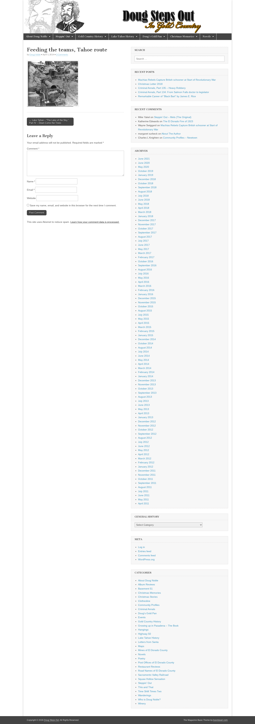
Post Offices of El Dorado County (156, 662)
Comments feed (147, 555)
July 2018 (143, 195)
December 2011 (147, 470)
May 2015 (143, 318)
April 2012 (143, 454)
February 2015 (146, 331)
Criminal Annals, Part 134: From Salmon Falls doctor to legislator (173, 92)
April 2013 (143, 413)
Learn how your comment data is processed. (94, 222)
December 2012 (147, 421)
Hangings (143, 629)
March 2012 (144, 458)
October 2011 (145, 479)
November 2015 (147, 302)
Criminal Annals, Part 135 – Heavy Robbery (162, 88)
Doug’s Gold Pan (152, 36)
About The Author (171, 133)
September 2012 (147, 433)
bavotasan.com (220, 720)
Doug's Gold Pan (147, 613)
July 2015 (143, 314)
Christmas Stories (148, 596)
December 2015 (147, 298)
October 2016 (145, 261)
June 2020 (144, 162)
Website (31, 198)
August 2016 (145, 269)
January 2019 (145, 175)
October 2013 (145, 388)
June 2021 (144, 158)
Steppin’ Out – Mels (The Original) (172, 117)
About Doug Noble (36, 36)
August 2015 (145, 310)
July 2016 (143, 273)
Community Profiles (148, 605)
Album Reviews (146, 584)
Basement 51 (145, 588)
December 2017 (147, 220)
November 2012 (147, 425)
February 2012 (146, 462)
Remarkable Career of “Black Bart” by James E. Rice (167, 96)
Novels (207, 36)
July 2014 (143, 351)
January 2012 (145, 466)
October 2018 (145, 183)
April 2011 (143, 503)
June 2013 (144, 405)
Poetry (141, 658)
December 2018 (147, 179)
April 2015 (143, 323)
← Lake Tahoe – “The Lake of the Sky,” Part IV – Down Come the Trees (49, 121)
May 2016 (143, 277)
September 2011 (147, 483)
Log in (141, 547)
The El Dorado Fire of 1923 (178, 121)
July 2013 (143, 401)
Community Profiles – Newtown (180, 137)
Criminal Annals (146, 609)
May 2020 (143, 166)
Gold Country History (90, 36)
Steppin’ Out (63, 36)
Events (142, 617)
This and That (145, 687)
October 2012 (145, 429)
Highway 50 (144, 633)
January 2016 (145, 294)
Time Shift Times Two (150, 691)
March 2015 (144, 327)
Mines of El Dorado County (153, 650)
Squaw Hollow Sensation (151, 679)
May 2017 (143, 249)
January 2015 (145, 335)
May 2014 (143, 360)
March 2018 (144, 212)
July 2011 (143, 491)
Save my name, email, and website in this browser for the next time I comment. (73, 205)
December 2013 (147, 380)
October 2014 (145, 343)
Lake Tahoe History (122, 36)
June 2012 (144, 446)
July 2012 (143, 442)
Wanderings (144, 695)
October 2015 (145, 306)
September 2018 (147, 187)
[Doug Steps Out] (127, 16)
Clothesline (144, 601)
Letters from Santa (148, 642)
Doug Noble (34, 54)
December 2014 (147, 339)
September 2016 (147, 265)
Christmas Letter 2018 (150, 84)
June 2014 (144, 355)
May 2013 (143, 409)
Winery (142, 703)
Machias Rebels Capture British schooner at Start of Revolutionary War (177, 79)
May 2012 (143, 450)
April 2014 (143, 364)
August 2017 (145, 236)
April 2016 (143, 281)
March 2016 (144, 285)
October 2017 (145, 228)
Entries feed (144, 551)
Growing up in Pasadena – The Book (158, 625)
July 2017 (143, 240)
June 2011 (144, 495)
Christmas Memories (182, 36)
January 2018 (145, 216)
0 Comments (62, 54)
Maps (141, 646)
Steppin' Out (145, 683)
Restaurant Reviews (149, 666)
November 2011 (147, 474)
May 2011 (143, 499)
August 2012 (145, 437)
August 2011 (145, 487)
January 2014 (145, 376)
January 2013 (145, 417)
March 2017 (144, 253)
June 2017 (144, 244)
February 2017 (146, 257)
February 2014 (146, 372)
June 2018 (144, 199)
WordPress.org (146, 559)
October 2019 (145, 171)
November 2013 (147, 384)
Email (31, 189)
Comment (33, 148)
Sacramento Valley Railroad (153, 674)
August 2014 (145, 347)
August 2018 (145, 191)
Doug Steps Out (51, 720)
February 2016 (146, 290)
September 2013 (147, 392)
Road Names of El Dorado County (156, 670)
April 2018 (143, 207)
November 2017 (147, 224)
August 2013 (145, 396)
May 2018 (143, 203)
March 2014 (144, 368)
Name (31, 181)
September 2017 (147, 232)
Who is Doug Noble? (149, 699)
